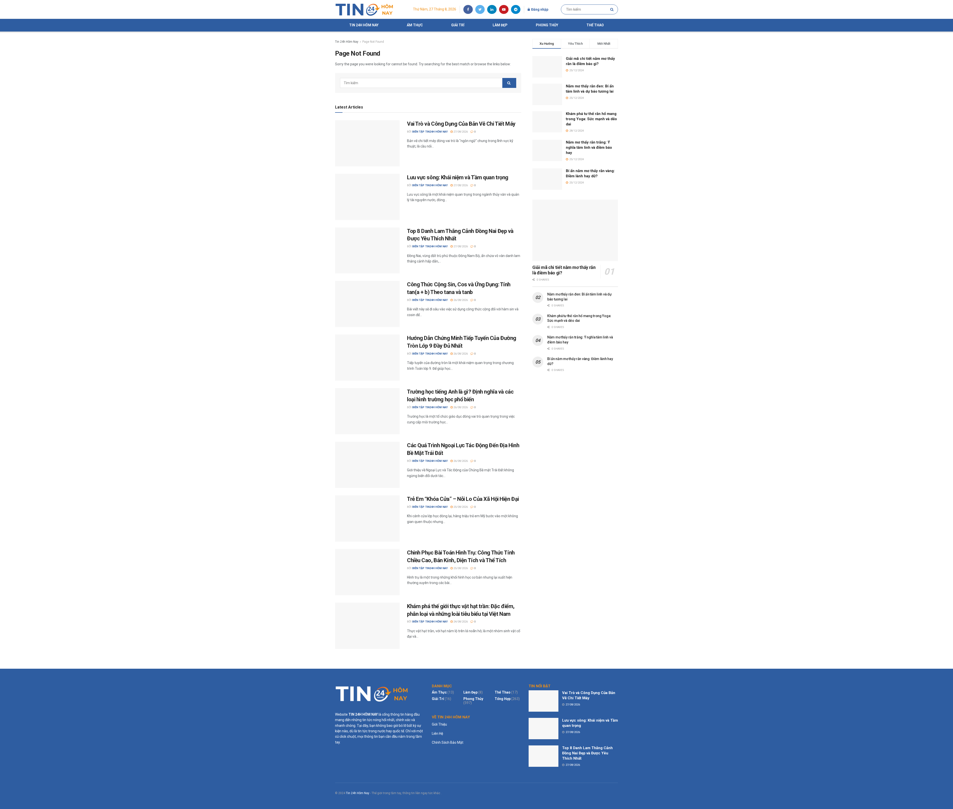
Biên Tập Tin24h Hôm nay (430, 131)
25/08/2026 (460, 507)
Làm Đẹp (500, 25)
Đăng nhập (539, 9)
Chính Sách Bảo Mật (447, 742)
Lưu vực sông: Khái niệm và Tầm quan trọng (457, 177)
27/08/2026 (460, 131)
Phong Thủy (547, 25)
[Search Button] (613, 9)
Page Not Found (373, 41)
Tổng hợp (503, 699)
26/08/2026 (460, 300)
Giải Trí (457, 25)
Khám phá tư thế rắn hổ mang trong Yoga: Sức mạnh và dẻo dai (591, 118)
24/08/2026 (460, 621)
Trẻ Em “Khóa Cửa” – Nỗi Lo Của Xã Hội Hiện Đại (463, 499)
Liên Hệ (437, 733)
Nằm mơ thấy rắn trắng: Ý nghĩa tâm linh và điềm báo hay (589, 147)
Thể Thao (595, 25)
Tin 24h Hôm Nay (363, 25)
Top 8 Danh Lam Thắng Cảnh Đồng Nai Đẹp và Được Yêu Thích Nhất (587, 753)
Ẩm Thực (415, 25)
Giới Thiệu (439, 724)
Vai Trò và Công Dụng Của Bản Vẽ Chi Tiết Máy (461, 124)
